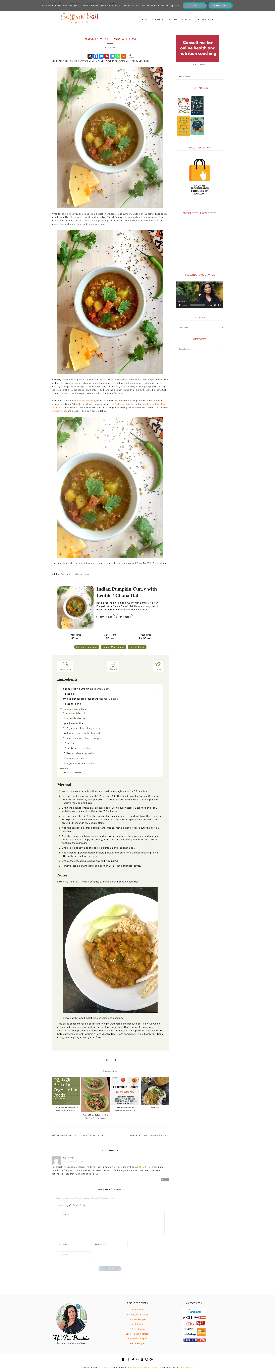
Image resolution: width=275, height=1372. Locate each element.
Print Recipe (106, 616)
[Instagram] (147, 1359)
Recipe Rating (62, 1206)
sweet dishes (60, 411)
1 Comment (110, 1060)
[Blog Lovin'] (124, 1359)
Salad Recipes (137, 1310)
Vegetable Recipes (137, 1339)
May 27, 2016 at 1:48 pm (73, 1161)
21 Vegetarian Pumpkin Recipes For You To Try (125, 1109)
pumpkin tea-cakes (85, 401)
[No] (271, 5)
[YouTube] (142, 1359)
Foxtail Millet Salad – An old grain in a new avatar (95, 1116)
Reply (165, 1179)
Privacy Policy (220, 5)
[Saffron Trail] (80, 16)
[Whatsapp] (117, 56)
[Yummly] (123, 56)
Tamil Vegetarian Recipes (137, 1314)
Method (113, 669)
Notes (158, 669)
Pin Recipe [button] (125, 616)
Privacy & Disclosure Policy (144, 1367)
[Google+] (151, 1359)
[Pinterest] (106, 56)
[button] (158, 688)
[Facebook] (95, 56)
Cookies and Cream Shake (155, 1135)
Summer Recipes (137, 1319)
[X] (90, 56)
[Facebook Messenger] (101, 56)
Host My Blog (187, 1367)
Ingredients (65, 669)
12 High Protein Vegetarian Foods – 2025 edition (66, 1109)
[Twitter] (133, 1359)
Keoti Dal (155, 1108)
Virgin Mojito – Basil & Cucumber (85, 1135)
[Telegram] (112, 56)
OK (195, 5)
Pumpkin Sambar (126, 404)
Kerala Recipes (137, 1343)
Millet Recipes (137, 1324)
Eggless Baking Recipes (137, 1334)
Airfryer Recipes (138, 1329)
